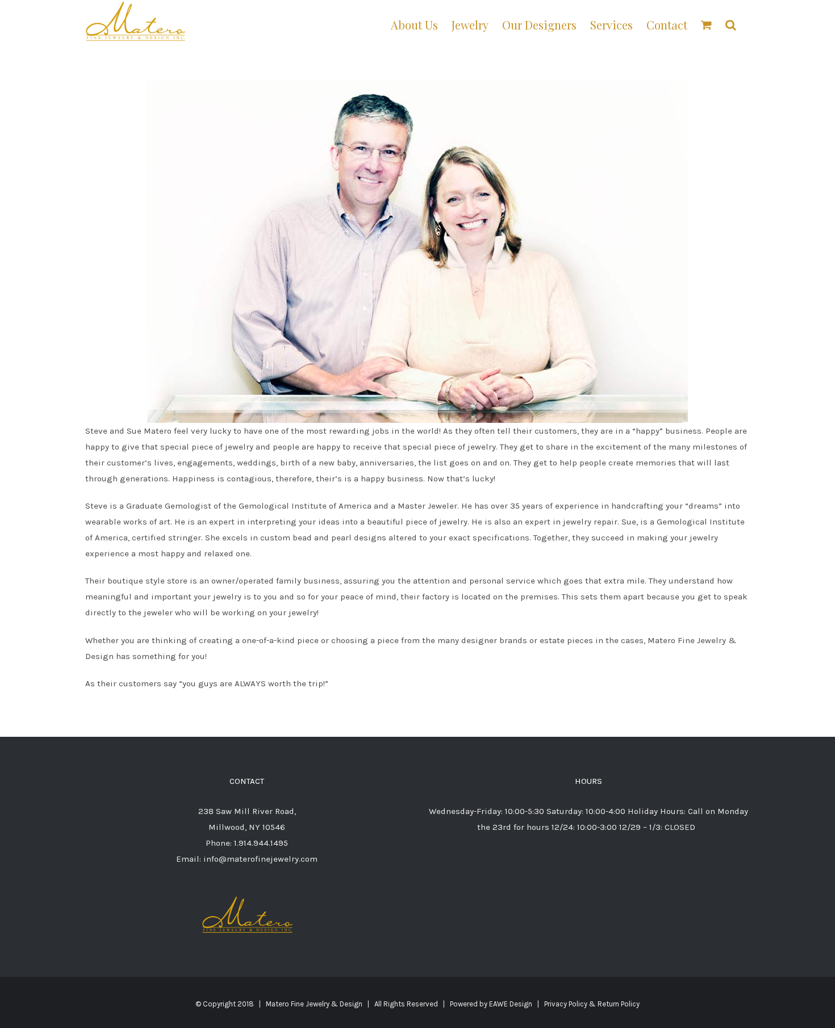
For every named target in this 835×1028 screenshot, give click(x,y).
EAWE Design (510, 1004)
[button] (730, 24)
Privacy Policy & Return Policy (592, 1004)
